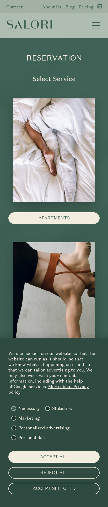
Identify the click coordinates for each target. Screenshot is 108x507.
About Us (51, 7)
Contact (14, 7)
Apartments (54, 218)
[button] (96, 25)
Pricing (86, 7)
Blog (70, 7)
